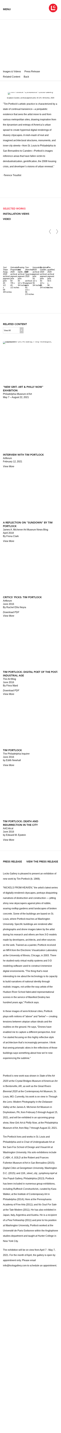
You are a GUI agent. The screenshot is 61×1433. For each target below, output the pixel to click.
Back (26, 76)
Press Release (32, 71)
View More (8, 466)
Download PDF (11, 612)
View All (7, 330)
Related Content (11, 76)
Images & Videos (12, 71)
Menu (7, 9)
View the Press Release (42, 861)
